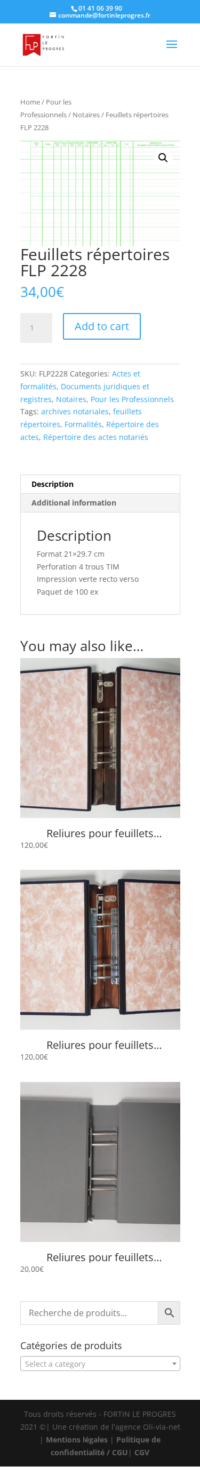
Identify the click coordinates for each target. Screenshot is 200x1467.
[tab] (100, 484)
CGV (141, 1452)
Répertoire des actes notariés (95, 437)
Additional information (73, 503)
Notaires (86, 114)
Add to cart (102, 326)
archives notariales (75, 411)
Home (30, 102)
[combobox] (100, 1363)
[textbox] (100, 1364)
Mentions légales (77, 1439)
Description (52, 484)
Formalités (83, 424)
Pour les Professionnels (132, 399)
